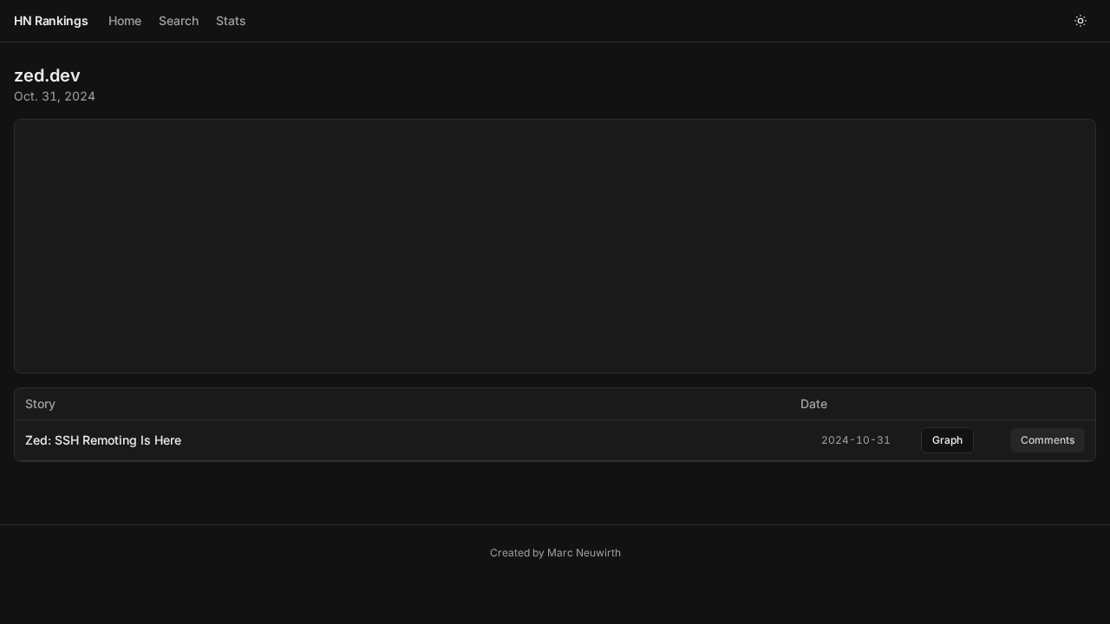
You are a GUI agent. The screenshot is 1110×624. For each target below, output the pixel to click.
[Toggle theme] (1080, 20)
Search (179, 20)
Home (124, 20)
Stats (231, 20)
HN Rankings (51, 20)
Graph (947, 439)
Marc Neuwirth (584, 552)
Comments (1047, 439)
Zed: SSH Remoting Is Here (103, 439)
